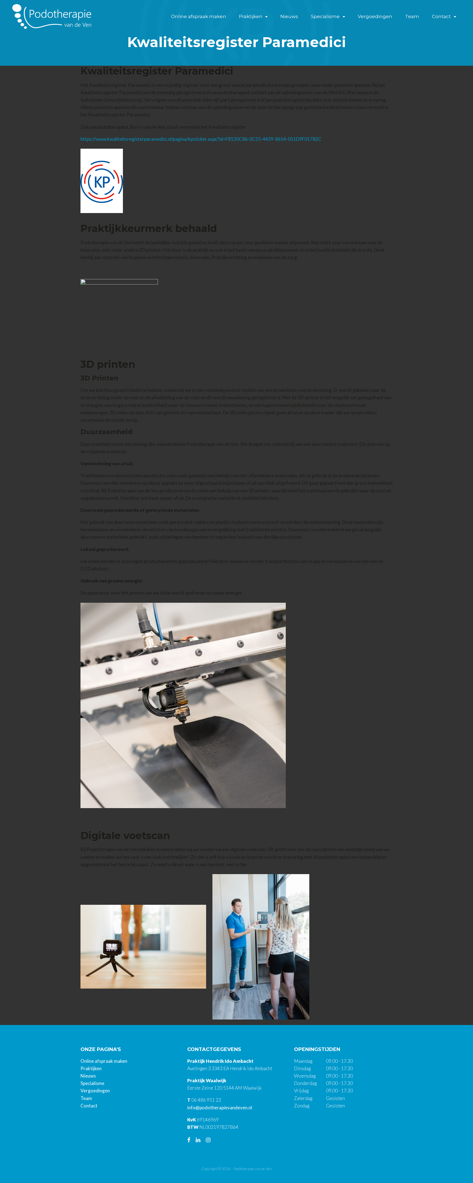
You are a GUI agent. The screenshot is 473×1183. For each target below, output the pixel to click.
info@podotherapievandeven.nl (219, 1107)
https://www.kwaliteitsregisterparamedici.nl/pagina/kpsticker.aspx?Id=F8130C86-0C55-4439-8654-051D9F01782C (201, 139)
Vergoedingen (375, 16)
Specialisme (325, 16)
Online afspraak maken (198, 16)
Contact (441, 16)
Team (412, 16)
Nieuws (289, 16)
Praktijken (251, 16)
